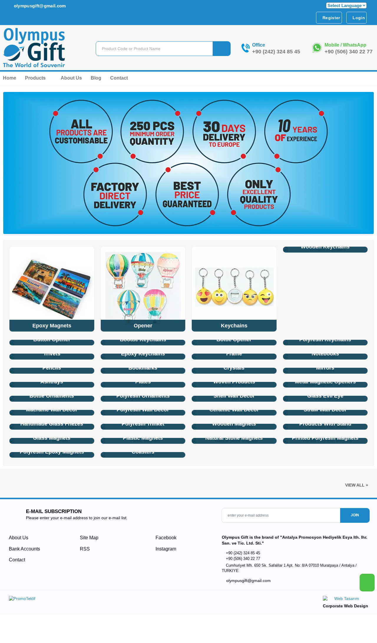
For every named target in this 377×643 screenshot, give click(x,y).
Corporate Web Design (345, 606)
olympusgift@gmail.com (39, 5)
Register (330, 17)
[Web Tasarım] (345, 599)
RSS (85, 548)
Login (358, 17)
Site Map (89, 537)
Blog (96, 77)
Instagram (165, 548)
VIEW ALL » (356, 485)
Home (9, 77)
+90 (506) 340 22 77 (349, 52)
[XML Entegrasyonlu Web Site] (97, 600)
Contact (119, 77)
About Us (71, 77)
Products (36, 77)
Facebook (165, 537)
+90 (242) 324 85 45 (276, 52)
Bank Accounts (24, 548)
